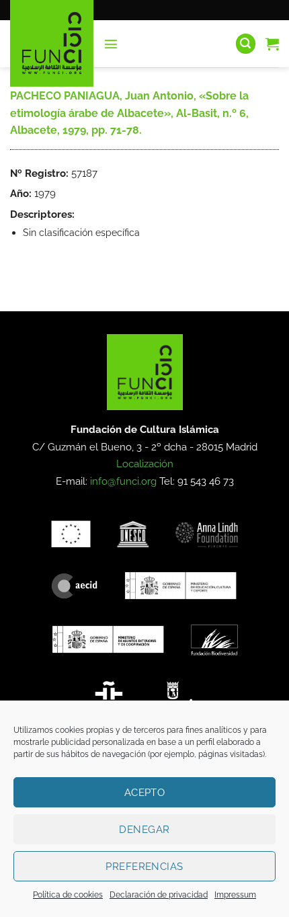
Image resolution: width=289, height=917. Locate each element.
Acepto (144, 793)
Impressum (235, 895)
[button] (111, 43)
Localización (144, 464)
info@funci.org (123, 481)
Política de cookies (68, 895)
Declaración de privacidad (159, 895)
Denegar (144, 830)
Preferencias (144, 867)
